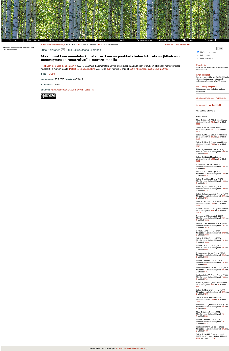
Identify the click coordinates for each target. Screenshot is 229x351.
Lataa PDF (90, 89)
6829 (198, 146)
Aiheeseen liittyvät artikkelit (208, 105)
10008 (206, 242)
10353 (206, 235)
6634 (198, 131)
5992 (198, 287)
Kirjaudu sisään (203, 75)
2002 (198, 338)
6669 (206, 154)
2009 (224, 277)
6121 (206, 183)
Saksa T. (59, 66)
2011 (213, 129)
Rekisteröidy (202, 65)
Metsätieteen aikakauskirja (53, 44)
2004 (213, 299)
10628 (198, 213)
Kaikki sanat (205, 55)
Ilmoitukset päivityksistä (206, 86)
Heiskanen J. (47, 66)
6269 (206, 294)
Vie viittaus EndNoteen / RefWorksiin (211, 98)
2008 (213, 144)
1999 (224, 181)
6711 (198, 161)
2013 (213, 122)
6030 (198, 124)
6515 (206, 176)
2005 (224, 196)
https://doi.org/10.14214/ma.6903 (152, 69)
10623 (206, 220)
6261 (206, 198)
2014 (78, 44)
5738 (198, 139)
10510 (206, 227)
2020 (224, 233)
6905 (206, 250)
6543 (214, 338)
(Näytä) (51, 74)
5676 (198, 301)
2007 (213, 285)
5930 (206, 316)
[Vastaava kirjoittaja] (63, 50)
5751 (206, 272)
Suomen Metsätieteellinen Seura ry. (132, 348)
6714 (206, 191)
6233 (206, 168)
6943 (206, 309)
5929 (206, 323)
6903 (100, 44)
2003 (224, 152)
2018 (224, 240)
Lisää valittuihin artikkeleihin (178, 44)
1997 (224, 166)
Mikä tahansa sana (208, 52)
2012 (224, 329)
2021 (213, 211)
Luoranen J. (70, 66)
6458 (206, 331)
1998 (213, 159)
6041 (206, 264)
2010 (213, 137)
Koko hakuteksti (206, 58)
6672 (198, 205)
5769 (206, 279)
